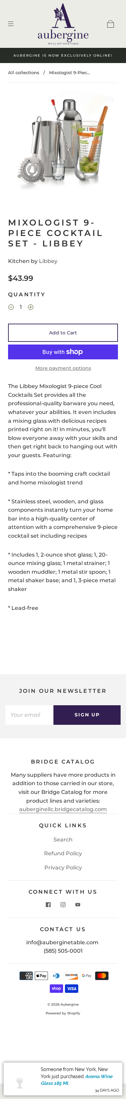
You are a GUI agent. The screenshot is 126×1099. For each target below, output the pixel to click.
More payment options (63, 368)
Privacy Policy (63, 867)
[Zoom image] (63, 143)
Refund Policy (63, 853)
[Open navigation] (15, 24)
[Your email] (29, 715)
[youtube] (78, 904)
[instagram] (63, 904)
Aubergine (69, 1004)
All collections (23, 72)
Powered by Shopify (63, 1013)
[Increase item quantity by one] (30, 308)
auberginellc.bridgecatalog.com (63, 809)
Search (63, 839)
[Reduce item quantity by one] (11, 308)
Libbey (48, 261)
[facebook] (48, 904)
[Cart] (110, 24)
